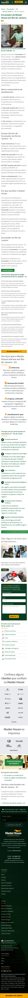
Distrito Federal (5, 979)
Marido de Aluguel (6, 919)
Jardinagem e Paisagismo (11, 648)
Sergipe (20, 987)
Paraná (19, 983)
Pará (2, 983)
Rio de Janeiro (8, 11)
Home (2, 874)
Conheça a (14, 850)
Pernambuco (11, 983)
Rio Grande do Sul (5, 987)
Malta (2, 961)
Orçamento (19, 2)
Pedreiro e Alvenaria (6, 906)
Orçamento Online (6, 885)
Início (3, 9)
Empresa (3, 877)
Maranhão (22, 979)
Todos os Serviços (6, 933)
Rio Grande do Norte (10, 985)
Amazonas (11, 978)
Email (3, 598)
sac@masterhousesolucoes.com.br (14, 860)
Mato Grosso (21, 981)
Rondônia (18, 985)
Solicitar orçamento (7, 270)
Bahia (19, 978)
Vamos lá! (13, 616)
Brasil (2, 958)
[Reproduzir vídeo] (14, 575)
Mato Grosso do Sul (12, 981)
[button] (14, 575)
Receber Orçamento (13, 351)
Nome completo (6, 592)
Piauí (16, 983)
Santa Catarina (13, 987)
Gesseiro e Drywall (9, 645)
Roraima (23, 985)
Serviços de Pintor (6, 914)
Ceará (23, 978)
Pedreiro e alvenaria (10, 631)
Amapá (16, 978)
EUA (2, 963)
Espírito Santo (12, 979)
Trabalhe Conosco (6, 891)
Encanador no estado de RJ (13, 775)
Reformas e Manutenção (7, 931)
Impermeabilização (9, 655)
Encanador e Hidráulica (11, 641)
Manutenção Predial (10, 659)
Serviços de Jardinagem (7, 922)
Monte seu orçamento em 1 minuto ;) (14, 762)
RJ (17, 9)
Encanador (10, 9)
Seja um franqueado (6, 883)
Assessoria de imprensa (7, 888)
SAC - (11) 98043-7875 (14, 856)
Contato (3, 894)
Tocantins (6, 989)
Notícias (3, 880)
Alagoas (6, 978)
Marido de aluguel (9, 652)
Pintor (6, 638)
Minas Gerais (4, 981)
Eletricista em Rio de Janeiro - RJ (14, 803)
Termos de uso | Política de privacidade (14, 862)
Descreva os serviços (7, 604)
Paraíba (6, 983)
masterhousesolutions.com (8, 942)
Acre (2, 978)
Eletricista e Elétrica (10, 634)
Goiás (18, 979)
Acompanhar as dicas (13, 825)
